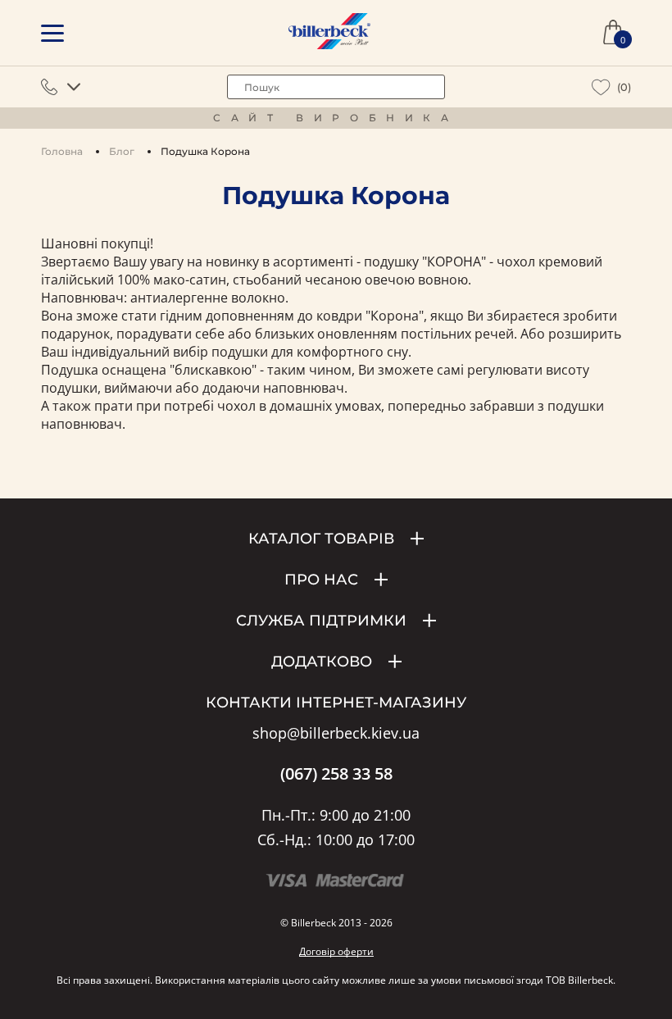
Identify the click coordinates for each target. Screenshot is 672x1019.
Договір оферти (336, 951)
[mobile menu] (52, 33)
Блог (121, 151)
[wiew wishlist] (601, 87)
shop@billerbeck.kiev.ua (336, 733)
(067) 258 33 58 (336, 774)
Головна (62, 151)
